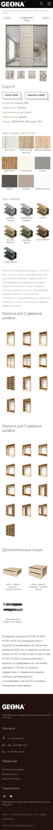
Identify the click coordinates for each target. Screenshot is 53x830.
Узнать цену (11, 95)
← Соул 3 (6, 18)
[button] (45, 46)
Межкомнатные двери (13, 769)
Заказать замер (36, 95)
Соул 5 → (47, 18)
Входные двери (10, 774)
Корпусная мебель (11, 779)
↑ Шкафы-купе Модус (26, 19)
